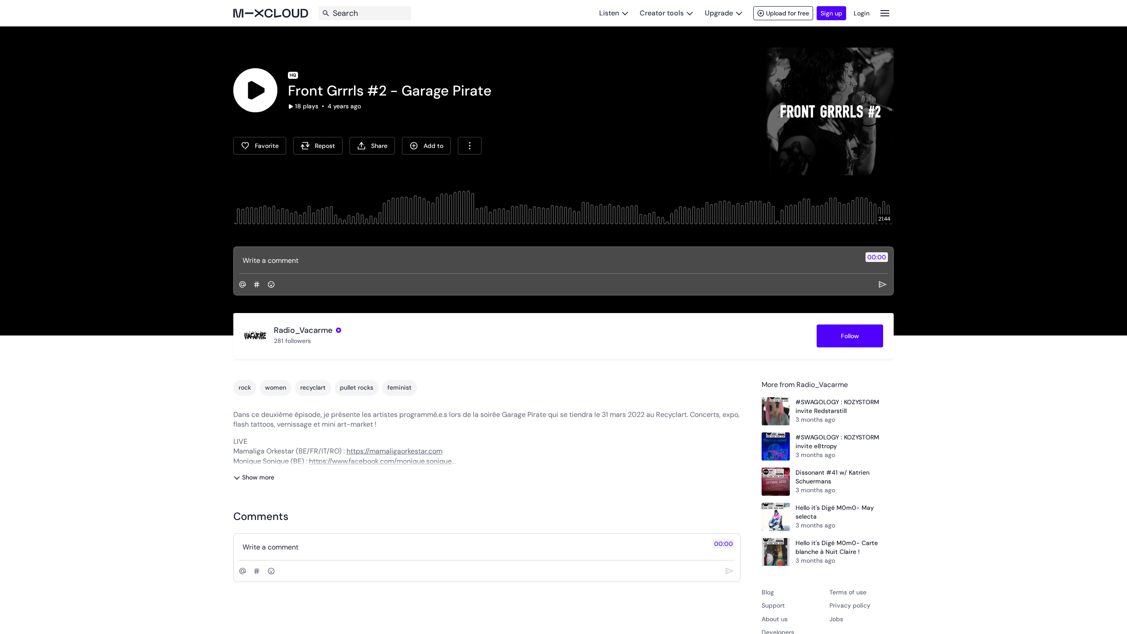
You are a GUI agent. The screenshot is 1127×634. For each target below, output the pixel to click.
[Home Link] (270, 13)
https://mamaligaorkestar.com (394, 451)
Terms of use (847, 592)
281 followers (292, 341)
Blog (768, 592)
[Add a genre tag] (256, 284)
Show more (258, 477)
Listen (609, 13)
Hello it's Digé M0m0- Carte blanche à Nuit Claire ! (837, 547)
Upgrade (719, 13)
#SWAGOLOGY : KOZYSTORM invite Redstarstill (837, 406)
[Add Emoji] (271, 284)
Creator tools (662, 13)
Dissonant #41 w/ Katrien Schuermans (832, 476)
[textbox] (548, 260)
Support (773, 605)
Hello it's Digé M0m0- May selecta (835, 512)
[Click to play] (255, 90)
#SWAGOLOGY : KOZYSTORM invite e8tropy (837, 441)
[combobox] (470, 146)
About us (775, 619)
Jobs (836, 619)
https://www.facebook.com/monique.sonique (380, 461)
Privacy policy (849, 605)
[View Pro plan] (338, 330)
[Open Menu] (884, 13)
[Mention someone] (242, 284)
